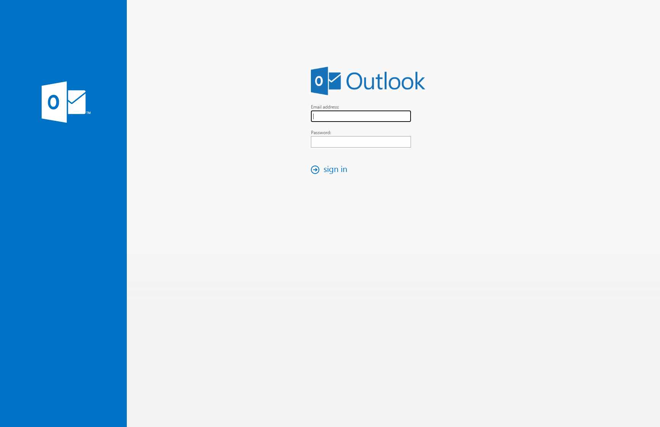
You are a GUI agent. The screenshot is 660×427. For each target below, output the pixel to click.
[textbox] (361, 116)
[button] (331, 169)
